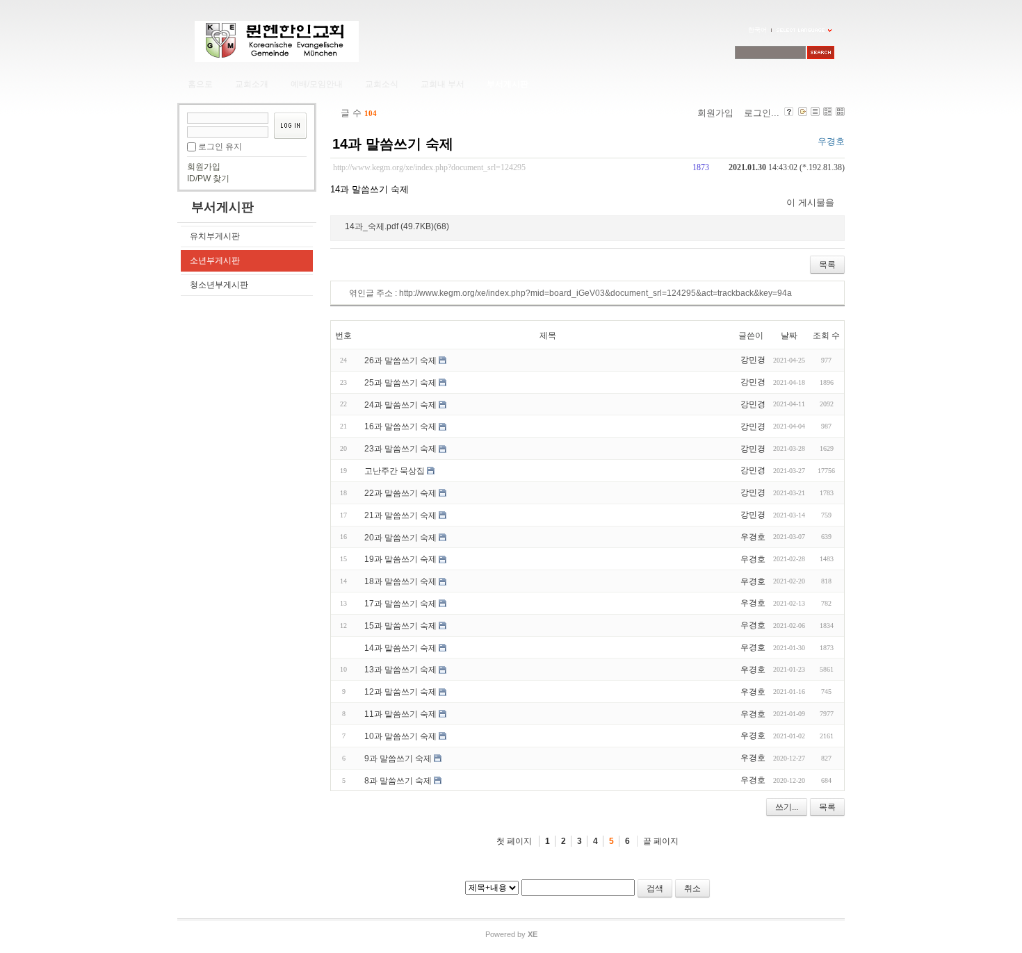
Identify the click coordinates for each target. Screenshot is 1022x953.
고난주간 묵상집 (394, 471)
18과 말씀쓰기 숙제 (400, 581)
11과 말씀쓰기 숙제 (400, 714)
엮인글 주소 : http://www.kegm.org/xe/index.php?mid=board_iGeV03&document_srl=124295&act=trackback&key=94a (570, 292)
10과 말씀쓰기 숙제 (400, 736)
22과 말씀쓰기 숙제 (400, 493)
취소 (692, 888)
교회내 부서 (442, 84)
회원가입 (203, 167)
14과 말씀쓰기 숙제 (392, 143)
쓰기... (786, 807)
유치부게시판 (215, 236)
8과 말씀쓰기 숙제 (398, 780)
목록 (827, 265)
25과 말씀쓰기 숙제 (400, 383)
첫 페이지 (514, 841)
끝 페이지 (661, 841)
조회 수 (826, 335)
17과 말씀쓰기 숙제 (400, 603)
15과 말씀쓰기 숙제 (400, 626)
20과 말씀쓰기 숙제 (400, 537)
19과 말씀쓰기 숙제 (400, 559)
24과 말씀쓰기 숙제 (400, 404)
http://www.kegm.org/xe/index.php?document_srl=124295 (429, 167)
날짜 (789, 335)
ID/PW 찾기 (208, 178)
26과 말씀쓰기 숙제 (400, 360)
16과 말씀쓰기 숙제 (400, 426)
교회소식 (381, 84)
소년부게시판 (215, 260)
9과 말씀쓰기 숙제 (398, 758)
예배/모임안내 (317, 84)
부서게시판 (507, 84)
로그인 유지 (220, 146)
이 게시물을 (810, 202)
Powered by (511, 934)
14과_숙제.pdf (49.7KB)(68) (397, 226)
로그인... (761, 113)
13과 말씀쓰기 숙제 (400, 669)
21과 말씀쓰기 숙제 (400, 515)
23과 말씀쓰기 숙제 (400, 449)
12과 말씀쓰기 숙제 (400, 692)
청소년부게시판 (219, 285)
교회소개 (251, 84)
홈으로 (200, 84)
